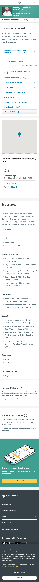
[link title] (19, 2)
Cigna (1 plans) (9, 87)
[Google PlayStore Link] (21, 543)
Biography (24, 20)
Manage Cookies (19, 572)
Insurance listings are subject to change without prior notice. (16, 51)
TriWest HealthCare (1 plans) (14, 112)
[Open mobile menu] (3, 2)
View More (6, 230)
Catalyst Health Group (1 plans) (15, 78)
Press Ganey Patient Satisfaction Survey (14, 395)
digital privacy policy (11, 566)
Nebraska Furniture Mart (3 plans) (16, 102)
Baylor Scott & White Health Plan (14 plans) (17, 72)
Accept (19, 578)
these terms (33, 65)
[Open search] (34, 2)
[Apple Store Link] (8, 543)
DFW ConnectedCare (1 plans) (14, 92)
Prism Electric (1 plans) (12, 107)
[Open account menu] (29, 2)
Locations (15, 20)
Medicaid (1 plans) (10, 97)
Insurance (6, 20)
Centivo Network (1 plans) (13, 82)
